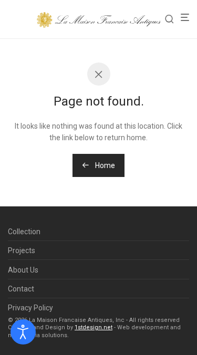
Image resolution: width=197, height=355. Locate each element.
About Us (23, 270)
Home (104, 165)
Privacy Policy (30, 308)
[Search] (172, 19)
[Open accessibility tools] (23, 331)
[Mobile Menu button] (188, 17)
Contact (21, 289)
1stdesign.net (93, 327)
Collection (24, 231)
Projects (21, 250)
